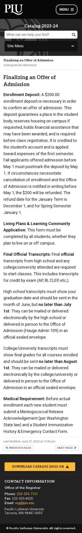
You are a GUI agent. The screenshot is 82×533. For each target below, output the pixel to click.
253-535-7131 (27, 494)
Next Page (65, 448)
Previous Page (19, 448)
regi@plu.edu (24, 503)
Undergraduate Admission (20, 65)
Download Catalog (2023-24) (38, 467)
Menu (64, 9)
